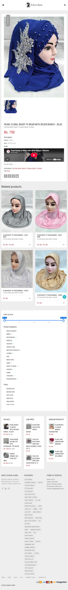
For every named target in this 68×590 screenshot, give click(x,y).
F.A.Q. (21, 577)
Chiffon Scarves (29, 485)
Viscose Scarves (29, 574)
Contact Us (42, 577)
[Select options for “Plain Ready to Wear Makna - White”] (30, 298)
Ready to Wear (29, 127)
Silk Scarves (28, 553)
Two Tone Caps (29, 568)
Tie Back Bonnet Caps (31, 562)
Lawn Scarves (37, 512)
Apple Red (9, 395)
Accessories (10, 337)
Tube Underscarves (30, 565)
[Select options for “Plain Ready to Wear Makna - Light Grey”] (30, 245)
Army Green (10, 405)
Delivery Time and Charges (54, 484)
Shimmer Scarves (30, 547)
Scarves (9, 369)
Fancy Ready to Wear (17, 127)
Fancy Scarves (29, 500)
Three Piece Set (29, 559)
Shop (9, 577)
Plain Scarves (29, 535)
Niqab (8, 363)
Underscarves (11, 379)
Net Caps (27, 524)
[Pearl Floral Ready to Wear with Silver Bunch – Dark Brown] (10, 117)
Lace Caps (28, 512)
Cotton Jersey (7, 239)
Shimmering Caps (29, 544)
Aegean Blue (10, 389)
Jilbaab (8, 353)
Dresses (9, 344)
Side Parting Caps (30, 550)
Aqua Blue (9, 398)
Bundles (9, 340)
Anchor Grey (10, 392)
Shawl (8, 372)
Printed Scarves (29, 538)
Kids (13, 239)
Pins (34, 532)
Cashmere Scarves (30, 482)
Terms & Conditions (52, 482)
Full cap (38, 500)
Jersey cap (28, 509)
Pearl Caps (28, 532)
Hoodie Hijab (10, 347)
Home (3, 577)
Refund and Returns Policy (54, 486)
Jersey (40, 506)
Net (40, 521)
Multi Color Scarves (31, 521)
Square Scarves (29, 556)
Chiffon (6, 127)
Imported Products (13, 350)
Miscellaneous (11, 331)
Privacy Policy (51, 479)
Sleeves (36, 553)
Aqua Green (10, 401)
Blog (15, 577)
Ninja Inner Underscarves (32, 526)
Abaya (8, 334)
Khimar (35, 509)
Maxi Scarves (29, 515)
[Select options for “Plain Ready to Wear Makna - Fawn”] (64, 303)
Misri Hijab (10, 360)
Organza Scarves (35, 529)
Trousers (9, 376)
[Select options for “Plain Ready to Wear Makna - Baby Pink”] (64, 245)
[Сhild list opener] (11, 334)
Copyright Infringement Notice (55, 489)
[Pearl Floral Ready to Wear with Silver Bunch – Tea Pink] (6, 117)
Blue (8, 171)
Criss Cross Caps (30, 494)
